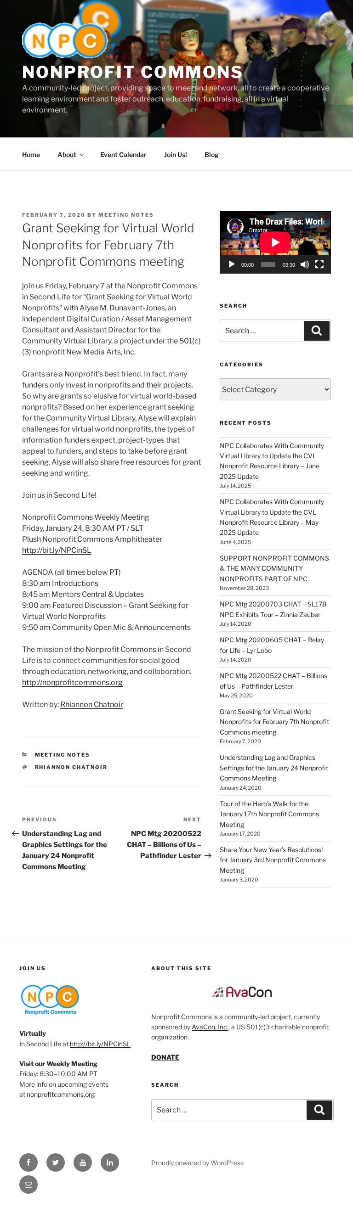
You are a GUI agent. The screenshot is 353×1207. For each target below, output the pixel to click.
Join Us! (175, 154)
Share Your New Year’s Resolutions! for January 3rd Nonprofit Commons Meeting (273, 860)
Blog (212, 154)
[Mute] (304, 264)
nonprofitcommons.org (61, 1094)
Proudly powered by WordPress (197, 1163)
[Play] (231, 264)
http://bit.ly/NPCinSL (56, 550)
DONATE (165, 1057)
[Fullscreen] (319, 264)
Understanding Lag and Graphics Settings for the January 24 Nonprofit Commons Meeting (274, 767)
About (66, 154)
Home (31, 154)
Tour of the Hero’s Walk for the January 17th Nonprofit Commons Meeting (269, 814)
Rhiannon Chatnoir (91, 704)
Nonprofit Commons (133, 72)
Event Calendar (123, 154)
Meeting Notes (126, 215)
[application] (275, 242)
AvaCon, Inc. (210, 1027)
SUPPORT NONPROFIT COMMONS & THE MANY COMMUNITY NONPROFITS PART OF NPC (274, 568)
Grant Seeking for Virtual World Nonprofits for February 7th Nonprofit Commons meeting (274, 721)
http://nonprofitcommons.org (72, 682)
